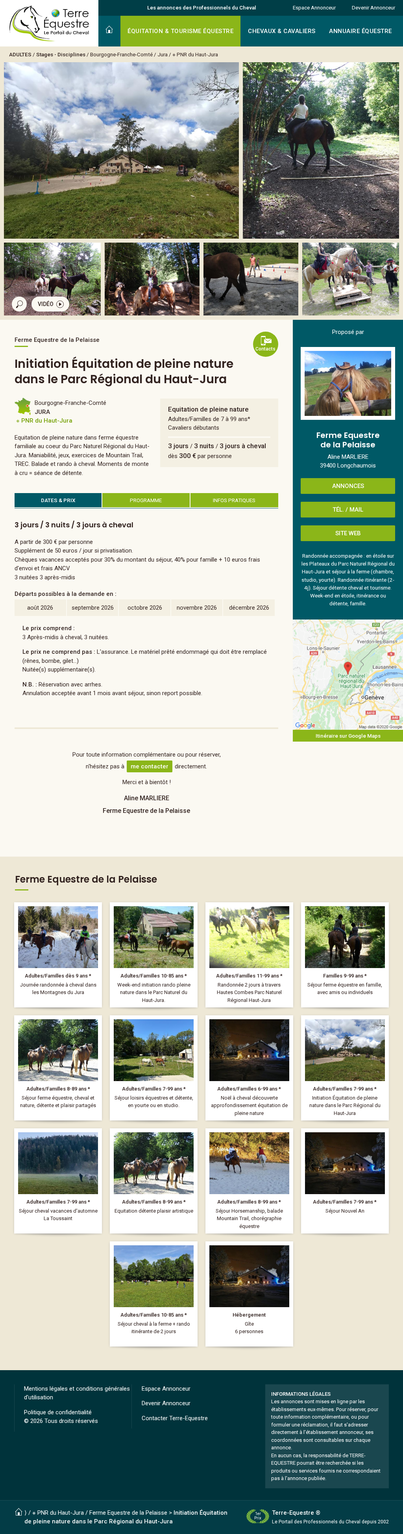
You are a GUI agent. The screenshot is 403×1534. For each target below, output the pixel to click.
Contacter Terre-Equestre (175, 1418)
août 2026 (40, 607)
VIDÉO (46, 304)
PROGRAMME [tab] (146, 500)
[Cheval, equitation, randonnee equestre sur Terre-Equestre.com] (49, 23)
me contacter (149, 766)
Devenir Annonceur (373, 7)
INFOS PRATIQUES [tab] (234, 500)
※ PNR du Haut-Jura (195, 54)
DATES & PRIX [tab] (58, 500)
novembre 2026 (197, 607)
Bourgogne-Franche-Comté (121, 54)
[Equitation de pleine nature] (345, 1068)
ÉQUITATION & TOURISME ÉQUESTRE (180, 31)
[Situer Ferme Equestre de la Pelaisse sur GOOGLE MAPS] (348, 675)
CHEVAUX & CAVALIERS (282, 31)
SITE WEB (348, 533)
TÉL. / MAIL (348, 509)
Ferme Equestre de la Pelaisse (128, 1512)
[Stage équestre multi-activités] (154, 1181)
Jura (162, 54)
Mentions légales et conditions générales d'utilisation (77, 1393)
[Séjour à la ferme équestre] (154, 955)
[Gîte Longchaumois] (249, 1294)
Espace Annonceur (314, 7)
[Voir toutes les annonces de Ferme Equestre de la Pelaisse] (348, 383)
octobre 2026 (145, 607)
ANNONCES (348, 486)
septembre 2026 (93, 607)
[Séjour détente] (249, 1068)
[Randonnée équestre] (58, 955)
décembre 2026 (249, 607)
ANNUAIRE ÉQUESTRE (360, 31)
